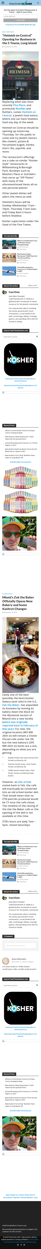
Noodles (21, 108)
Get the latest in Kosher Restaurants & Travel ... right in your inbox (20, 11)
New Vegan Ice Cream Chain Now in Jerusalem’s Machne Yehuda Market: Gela (21, 1196)
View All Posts (32, 285)
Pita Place (19, 105)
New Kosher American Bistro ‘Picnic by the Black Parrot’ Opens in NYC (21, 450)
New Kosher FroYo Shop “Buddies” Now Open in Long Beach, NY (20, 456)
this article (24, 781)
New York (5, 32)
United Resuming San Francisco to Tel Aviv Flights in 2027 (27, 269)
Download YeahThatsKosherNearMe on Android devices (20, 380)
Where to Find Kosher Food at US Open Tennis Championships (27, 242)
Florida (5, 594)
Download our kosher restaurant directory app (20, 1242)
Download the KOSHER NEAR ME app (20, 24)
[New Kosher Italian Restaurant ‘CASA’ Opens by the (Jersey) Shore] (9, 257)
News (12, 32)
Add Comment (23, 247)
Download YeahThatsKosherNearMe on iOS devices (20, 386)
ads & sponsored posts (17, 1229)
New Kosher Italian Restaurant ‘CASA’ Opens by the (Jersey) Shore (27, 256)
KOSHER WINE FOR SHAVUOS (20, 462)
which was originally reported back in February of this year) (20, 725)
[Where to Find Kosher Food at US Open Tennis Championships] (9, 244)
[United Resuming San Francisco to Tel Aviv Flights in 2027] (9, 271)
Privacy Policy (33, 1239)
